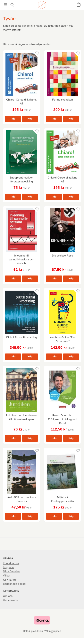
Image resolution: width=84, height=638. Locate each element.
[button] (30, 119)
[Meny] (5, 5)
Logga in (8, 567)
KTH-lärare (10, 579)
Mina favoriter (11, 571)
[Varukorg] (78, 5)
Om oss (8, 595)
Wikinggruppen (52, 631)
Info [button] (13, 118)
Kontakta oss (11, 563)
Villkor (6, 575)
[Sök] (12, 5)
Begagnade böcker (14, 583)
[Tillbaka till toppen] (75, 629)
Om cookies (10, 600)
